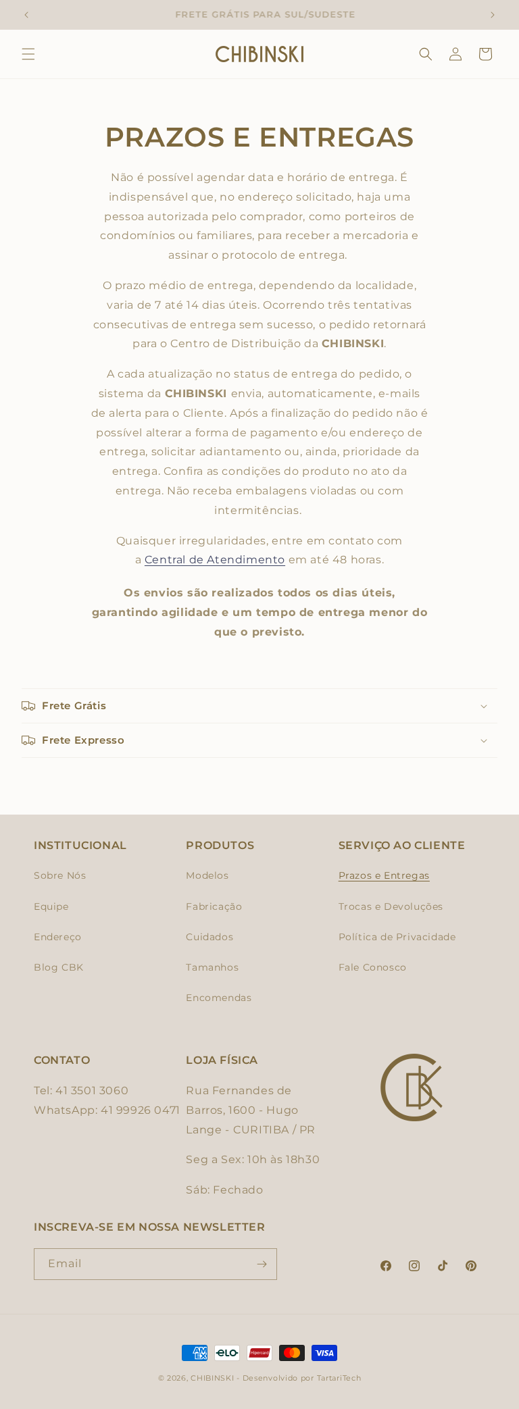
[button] (28, 54)
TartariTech (339, 1378)
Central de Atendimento (215, 559)
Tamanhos (212, 967)
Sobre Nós (60, 875)
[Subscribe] (261, 1264)
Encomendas (218, 998)
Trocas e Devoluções (391, 906)
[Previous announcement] (26, 15)
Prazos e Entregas (384, 875)
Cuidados (209, 937)
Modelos (207, 875)
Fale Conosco (373, 967)
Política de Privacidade (397, 937)
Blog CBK (59, 967)
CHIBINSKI (212, 1378)
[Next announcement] (493, 15)
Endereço (58, 937)
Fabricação (214, 906)
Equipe (51, 906)
